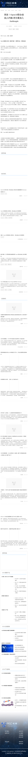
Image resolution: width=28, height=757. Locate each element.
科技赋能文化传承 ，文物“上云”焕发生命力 (9, 379)
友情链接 (21, 735)
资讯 (9, 10)
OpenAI (12, 10)
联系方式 (7, 733)
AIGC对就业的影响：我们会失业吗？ (9, 654)
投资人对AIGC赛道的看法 (20, 647)
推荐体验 (3, 153)
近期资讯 (3, 298)
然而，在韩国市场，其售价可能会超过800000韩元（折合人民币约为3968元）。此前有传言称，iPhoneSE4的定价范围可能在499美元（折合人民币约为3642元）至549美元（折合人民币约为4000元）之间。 (14, 520)
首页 (6, 10)
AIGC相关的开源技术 (19, 640)
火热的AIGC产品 (5, 609)
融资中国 (21, 266)
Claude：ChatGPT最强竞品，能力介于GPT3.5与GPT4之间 (20, 587)
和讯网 (22, 474)
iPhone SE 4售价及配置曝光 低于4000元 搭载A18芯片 (11, 516)
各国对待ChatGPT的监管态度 (20, 651)
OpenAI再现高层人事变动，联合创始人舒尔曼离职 (11, 211)
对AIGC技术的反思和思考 (20, 663)
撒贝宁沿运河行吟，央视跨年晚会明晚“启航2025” (11, 528)
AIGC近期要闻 (6, 626)
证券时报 (21, 447)
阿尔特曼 (10, 217)
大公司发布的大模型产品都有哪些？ (8, 630)
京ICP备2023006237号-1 (17, 753)
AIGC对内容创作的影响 (6, 673)
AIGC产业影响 (6, 669)
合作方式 (21, 731)
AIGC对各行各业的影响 (6, 697)
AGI (5, 193)
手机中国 (21, 523)
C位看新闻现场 (20, 239)
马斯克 (19, 10)
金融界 (22, 323)
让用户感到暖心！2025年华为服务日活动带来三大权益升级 (12, 338)
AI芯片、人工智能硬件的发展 (20, 700)
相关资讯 (3, 173)
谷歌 (6, 264)
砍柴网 (22, 397)
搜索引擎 (9, 264)
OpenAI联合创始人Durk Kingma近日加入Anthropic (11, 281)
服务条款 (21, 743)
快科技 (22, 421)
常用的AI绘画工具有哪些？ (20, 687)
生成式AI (17, 638)
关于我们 (7, 731)
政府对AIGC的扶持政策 (6, 643)
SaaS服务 (21, 733)
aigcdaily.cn (12, 751)
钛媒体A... (21, 195)
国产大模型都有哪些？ (19, 636)
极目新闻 (21, 548)
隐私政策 (21, 741)
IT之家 (22, 501)
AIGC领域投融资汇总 (19, 645)
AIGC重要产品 (6, 572)
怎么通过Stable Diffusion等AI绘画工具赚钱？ (20, 693)
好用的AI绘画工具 (5, 595)
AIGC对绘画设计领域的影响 (7, 685)
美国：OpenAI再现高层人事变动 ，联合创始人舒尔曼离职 (12, 235)
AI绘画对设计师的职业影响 (20, 689)
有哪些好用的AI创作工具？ (20, 675)
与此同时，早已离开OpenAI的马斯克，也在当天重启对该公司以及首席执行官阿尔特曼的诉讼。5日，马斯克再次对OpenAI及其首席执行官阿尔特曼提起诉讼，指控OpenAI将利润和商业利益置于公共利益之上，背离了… (14, 214)
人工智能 (9, 289)
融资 (16, 10)
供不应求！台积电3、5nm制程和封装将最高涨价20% (11, 412)
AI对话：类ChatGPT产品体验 (7, 576)
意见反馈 (7, 741)
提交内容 (21, 737)
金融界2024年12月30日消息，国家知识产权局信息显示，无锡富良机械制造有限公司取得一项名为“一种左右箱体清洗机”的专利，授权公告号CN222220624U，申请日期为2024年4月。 (14, 320)
